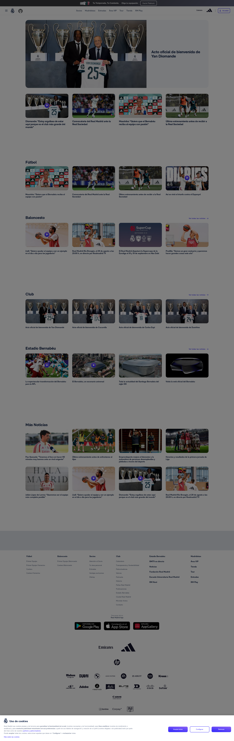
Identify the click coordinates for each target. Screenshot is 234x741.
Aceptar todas (178, 729)
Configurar (199, 729)
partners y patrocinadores (32, 731)
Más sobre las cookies (11, 737)
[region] (117, 728)
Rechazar (221, 729)
